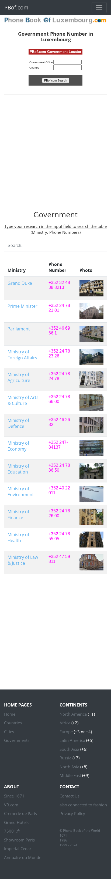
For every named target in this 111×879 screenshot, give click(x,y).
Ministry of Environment (21, 492)
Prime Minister (22, 306)
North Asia (69, 766)
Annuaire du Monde (22, 857)
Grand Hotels (16, 822)
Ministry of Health (18, 537)
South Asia (69, 749)
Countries (13, 722)
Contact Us (69, 796)
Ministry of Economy (18, 446)
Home (9, 714)
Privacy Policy (72, 813)
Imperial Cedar (17, 848)
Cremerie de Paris (20, 813)
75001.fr (12, 831)
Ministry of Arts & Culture (23, 400)
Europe (66, 731)
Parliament (19, 329)
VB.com (11, 804)
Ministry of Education (18, 469)
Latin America (72, 740)
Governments (16, 740)
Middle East (70, 775)
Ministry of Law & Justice (23, 560)
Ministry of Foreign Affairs (22, 355)
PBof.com (16, 7)
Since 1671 (14, 796)
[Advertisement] (55, 154)
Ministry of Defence (18, 423)
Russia (65, 757)
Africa (65, 722)
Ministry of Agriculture (19, 377)
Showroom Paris (19, 840)
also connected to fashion (83, 804)
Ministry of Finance (18, 514)
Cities (9, 731)
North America (73, 714)
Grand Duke (20, 283)
